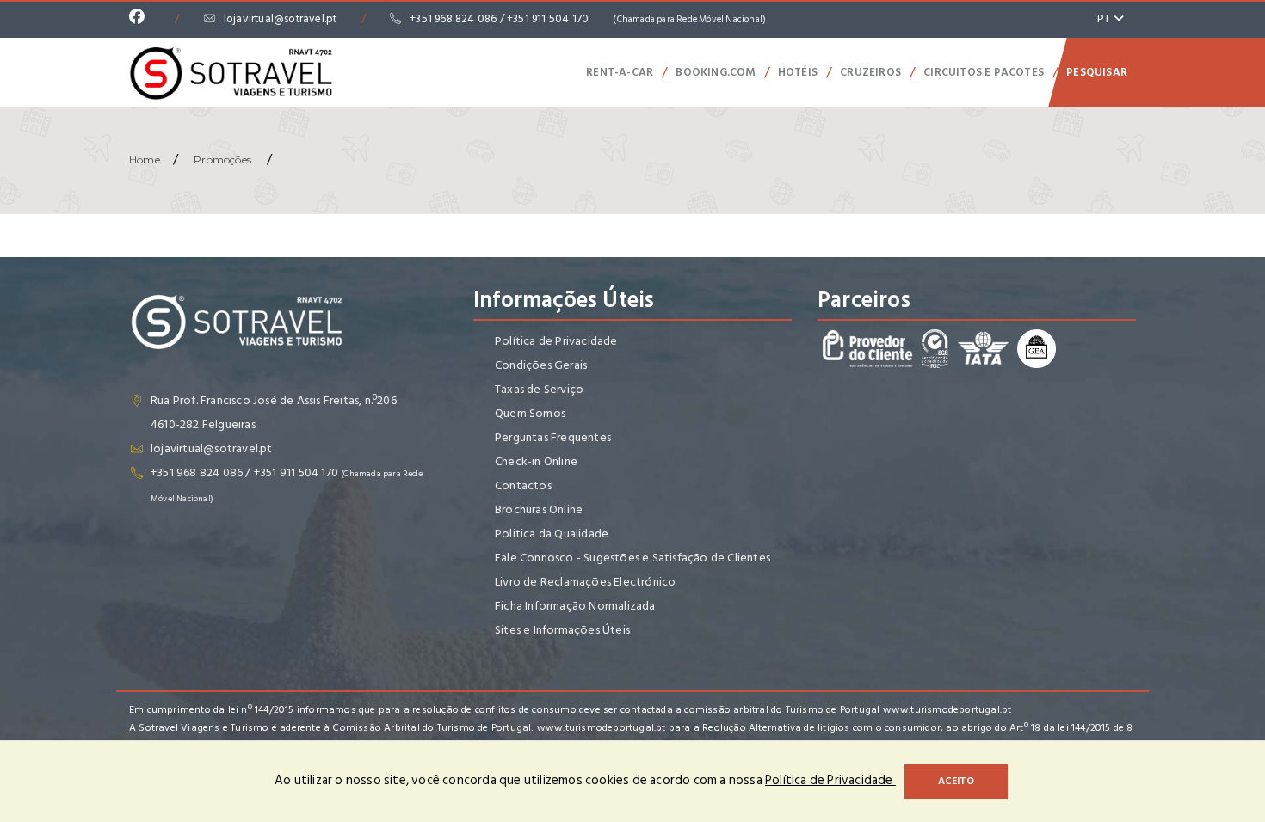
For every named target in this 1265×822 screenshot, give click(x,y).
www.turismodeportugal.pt (947, 710)
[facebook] (141, 18)
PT (1105, 18)
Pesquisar (1096, 72)
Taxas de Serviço (539, 389)
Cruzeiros (870, 72)
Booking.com (715, 72)
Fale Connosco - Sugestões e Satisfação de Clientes (632, 557)
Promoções (222, 159)
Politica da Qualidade (551, 533)
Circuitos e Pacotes (983, 72)
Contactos (523, 485)
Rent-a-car (619, 72)
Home (144, 159)
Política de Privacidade (556, 341)
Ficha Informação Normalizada (575, 606)
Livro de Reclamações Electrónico (585, 582)
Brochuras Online (539, 509)
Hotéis (798, 72)
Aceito (956, 781)
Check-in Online (536, 461)
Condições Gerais (541, 365)
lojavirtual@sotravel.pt (280, 18)
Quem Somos (530, 413)
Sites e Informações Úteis (562, 630)
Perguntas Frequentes (553, 437)
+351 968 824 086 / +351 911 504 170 (588, 18)
